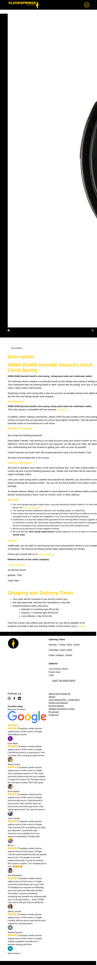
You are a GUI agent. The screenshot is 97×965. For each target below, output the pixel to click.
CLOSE (88, 3)
